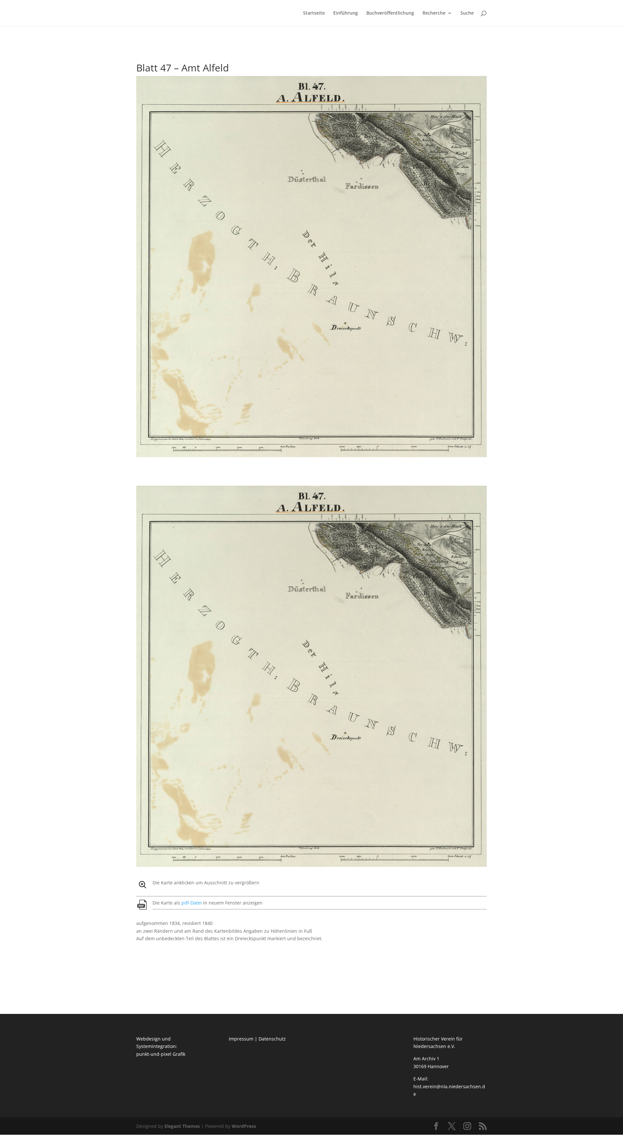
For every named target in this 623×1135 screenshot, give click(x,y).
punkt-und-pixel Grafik (160, 1054)
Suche (467, 13)
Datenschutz (272, 1039)
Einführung (345, 13)
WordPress (244, 1126)
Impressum (241, 1039)
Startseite (314, 13)
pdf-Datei (191, 903)
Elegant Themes (182, 1126)
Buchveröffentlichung (390, 13)
